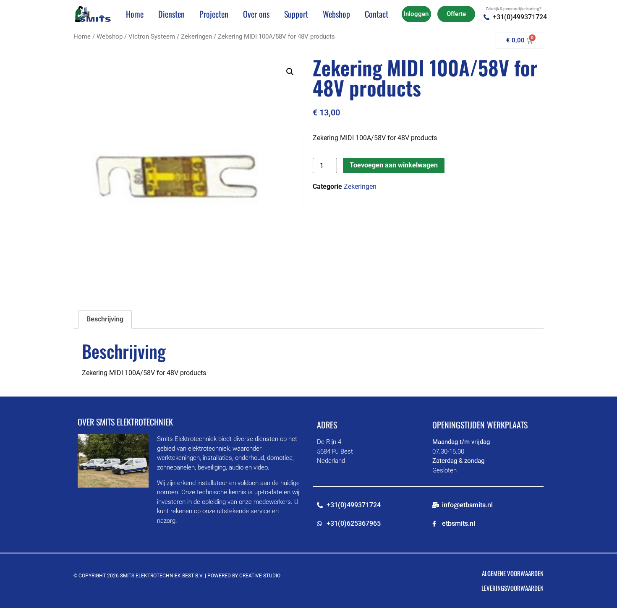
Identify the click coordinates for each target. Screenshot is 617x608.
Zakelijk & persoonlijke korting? (513, 8)
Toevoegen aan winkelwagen (394, 165)
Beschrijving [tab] (104, 319)
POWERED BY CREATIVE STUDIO (243, 576)
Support (296, 14)
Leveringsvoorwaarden (512, 587)
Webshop (336, 14)
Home (135, 14)
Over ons (256, 14)
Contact (376, 14)
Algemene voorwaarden (513, 573)
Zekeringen (196, 36)
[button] (290, 71)
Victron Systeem (151, 36)
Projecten (213, 14)
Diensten (171, 14)
